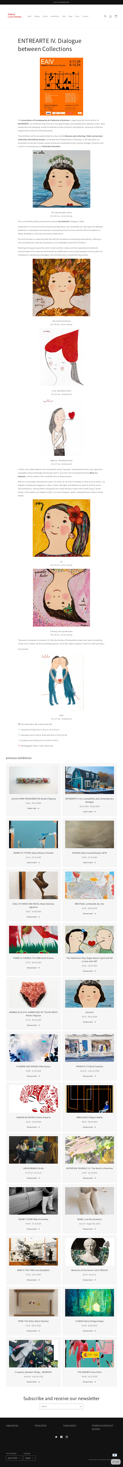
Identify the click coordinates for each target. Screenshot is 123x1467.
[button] (105, 16)
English (27, 1458)
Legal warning (12, 1425)
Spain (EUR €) (12, 1458)
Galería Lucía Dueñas (99, 1459)
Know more (32, 917)
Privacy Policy (40, 1425)
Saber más (31, 808)
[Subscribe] (80, 1406)
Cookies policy (69, 1425)
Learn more (88, 811)
